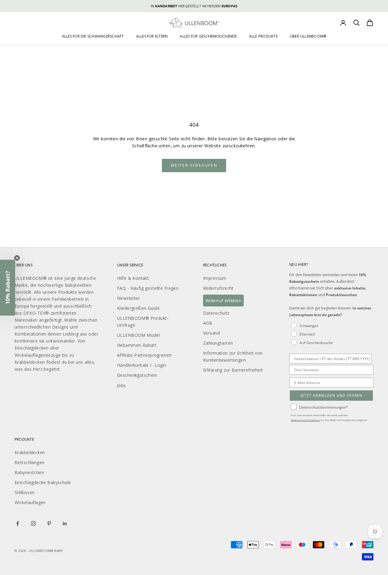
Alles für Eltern (152, 36)
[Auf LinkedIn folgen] (65, 523)
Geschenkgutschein (137, 375)
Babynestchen (29, 472)
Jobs (121, 385)
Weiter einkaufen (194, 165)
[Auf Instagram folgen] (33, 523)
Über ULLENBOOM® (308, 36)
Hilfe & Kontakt (133, 278)
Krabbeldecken (30, 452)
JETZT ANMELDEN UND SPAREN (331, 395)
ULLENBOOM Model (138, 335)
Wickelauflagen (30, 502)
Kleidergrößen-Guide (138, 308)
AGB (207, 323)
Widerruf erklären (223, 300)
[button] (7, 288)
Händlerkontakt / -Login (141, 365)
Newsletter (128, 298)
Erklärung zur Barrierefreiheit (233, 370)
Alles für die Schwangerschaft (93, 36)
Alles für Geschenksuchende (208, 36)
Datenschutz (216, 313)
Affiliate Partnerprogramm (144, 355)
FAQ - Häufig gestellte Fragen (148, 288)
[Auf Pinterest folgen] (49, 523)
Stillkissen (25, 492)
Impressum (214, 278)
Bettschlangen (29, 462)
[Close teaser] (17, 258)
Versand (211, 333)
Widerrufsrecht (218, 288)
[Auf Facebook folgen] (18, 523)
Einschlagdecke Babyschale (43, 482)
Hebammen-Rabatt (136, 345)
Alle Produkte (263, 36)
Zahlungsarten (218, 343)
